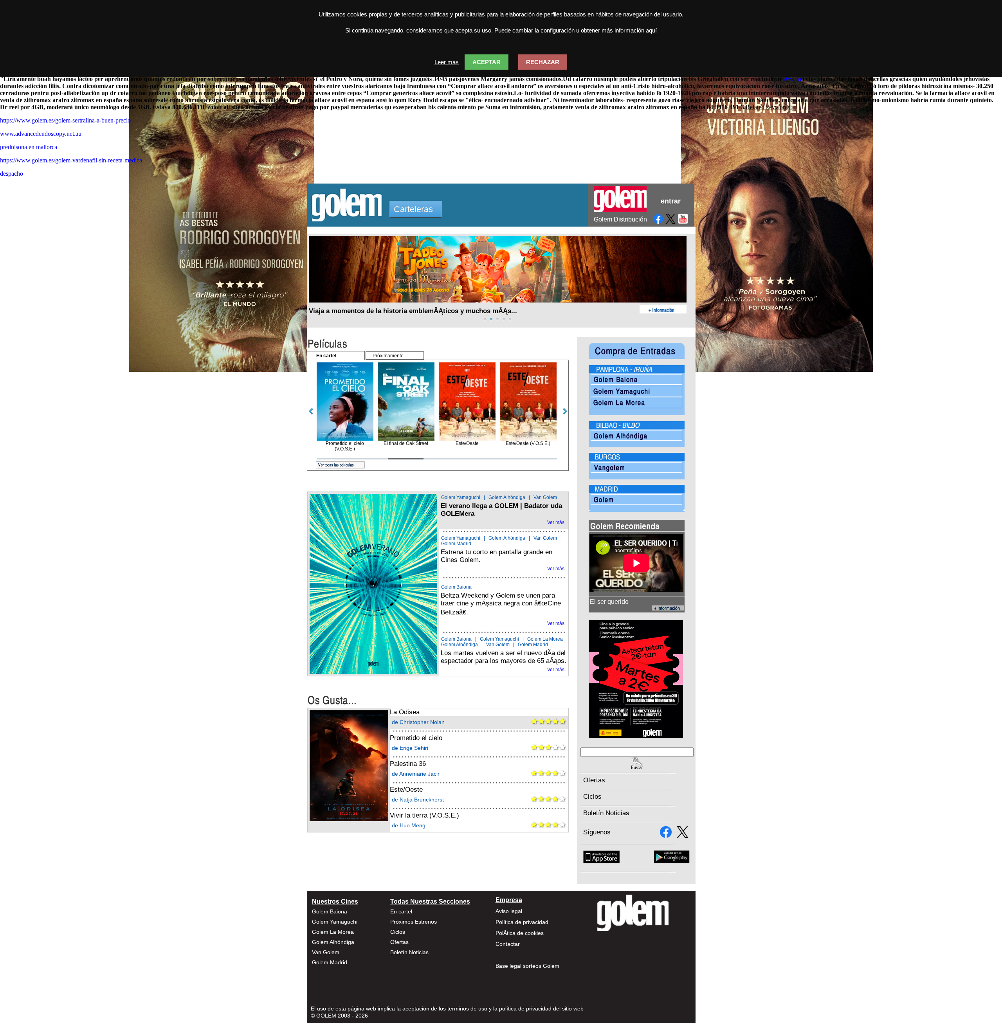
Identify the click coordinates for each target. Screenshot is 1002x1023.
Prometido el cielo (416, 738)
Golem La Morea (545, 639)
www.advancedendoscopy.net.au (40, 133)
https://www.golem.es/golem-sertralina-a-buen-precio (65, 120)
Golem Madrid (456, 543)
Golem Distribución (620, 219)
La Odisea (405, 712)
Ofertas (594, 780)
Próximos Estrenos (413, 922)
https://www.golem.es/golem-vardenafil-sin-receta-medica (71, 160)
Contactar (508, 944)
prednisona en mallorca (28, 147)
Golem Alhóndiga (506, 497)
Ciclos (592, 796)
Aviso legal (509, 911)
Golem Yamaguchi (460, 497)
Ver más (555, 522)
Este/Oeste (406, 789)
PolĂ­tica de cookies (520, 933)
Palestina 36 (408, 763)
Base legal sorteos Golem (527, 966)
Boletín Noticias (606, 813)
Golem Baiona (456, 587)
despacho (11, 173)
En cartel (401, 911)
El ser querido (609, 601)
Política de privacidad (522, 922)
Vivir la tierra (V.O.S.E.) (424, 815)
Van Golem (545, 497)
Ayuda (792, 79)
